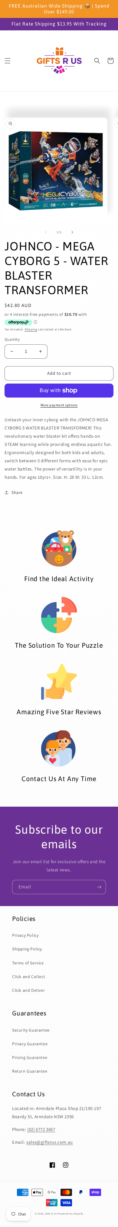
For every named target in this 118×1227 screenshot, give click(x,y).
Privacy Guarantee (30, 1043)
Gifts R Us (51, 1213)
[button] (7, 60)
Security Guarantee (31, 1030)
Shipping (31, 329)
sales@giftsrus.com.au (49, 1142)
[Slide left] (45, 232)
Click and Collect (28, 976)
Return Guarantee (30, 1071)
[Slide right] (72, 232)
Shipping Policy (27, 949)
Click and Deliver (28, 990)
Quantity (12, 339)
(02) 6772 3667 (41, 1129)
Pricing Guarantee (29, 1057)
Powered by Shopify (70, 1213)
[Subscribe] (99, 887)
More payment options (59, 405)
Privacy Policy (25, 935)
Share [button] (17, 492)
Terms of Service (28, 963)
